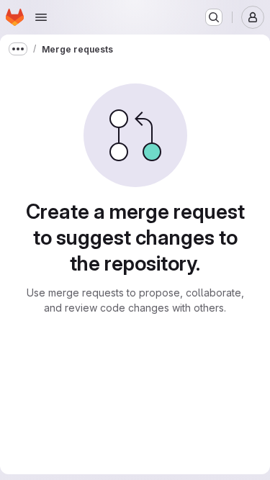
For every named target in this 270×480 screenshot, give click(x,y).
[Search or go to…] (213, 17)
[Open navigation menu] (41, 17)
